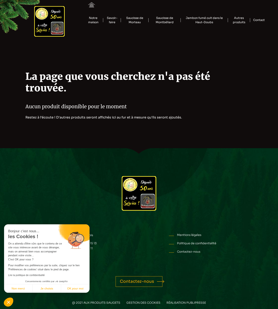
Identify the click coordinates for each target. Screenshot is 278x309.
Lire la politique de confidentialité (26, 275)
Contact (259, 20)
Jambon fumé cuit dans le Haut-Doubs (204, 20)
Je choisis (46, 288)
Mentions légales (189, 235)
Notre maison (93, 20)
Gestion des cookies (143, 303)
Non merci (18, 288)
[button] (8, 302)
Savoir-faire (112, 20)
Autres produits (239, 20)
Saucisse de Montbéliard (165, 20)
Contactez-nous (188, 251)
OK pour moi (75, 288)
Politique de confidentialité (196, 243)
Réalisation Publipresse (186, 303)
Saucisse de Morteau (134, 20)
